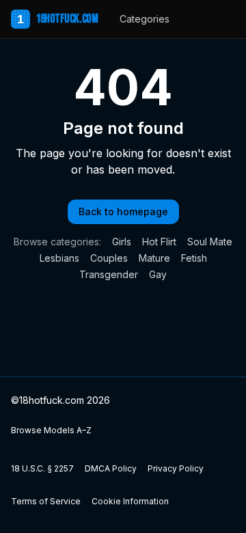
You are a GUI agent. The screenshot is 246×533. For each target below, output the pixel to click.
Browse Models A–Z (51, 430)
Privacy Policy (176, 468)
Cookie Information (130, 501)
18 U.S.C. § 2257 (42, 468)
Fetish (194, 258)
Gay (158, 274)
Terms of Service (46, 501)
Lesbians (59, 258)
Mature (154, 258)
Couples (109, 258)
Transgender (108, 274)
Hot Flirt (159, 241)
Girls (121, 241)
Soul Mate (209, 241)
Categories (144, 19)
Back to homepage (123, 211)
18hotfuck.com (57, 19)
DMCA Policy (111, 468)
